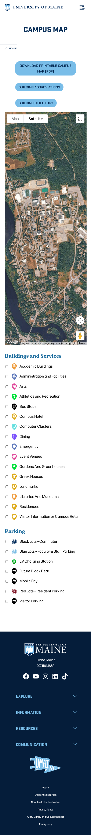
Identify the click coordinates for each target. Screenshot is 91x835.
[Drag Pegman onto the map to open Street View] (80, 335)
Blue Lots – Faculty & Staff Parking (47, 551)
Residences (29, 506)
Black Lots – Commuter (38, 541)
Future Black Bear (34, 570)
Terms (82, 343)
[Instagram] (45, 676)
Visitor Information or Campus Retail (49, 516)
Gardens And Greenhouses (42, 466)
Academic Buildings (36, 366)
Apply (45, 787)
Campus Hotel (31, 416)
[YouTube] (36, 676)
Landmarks (28, 486)
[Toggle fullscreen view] (80, 118)
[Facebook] (26, 676)
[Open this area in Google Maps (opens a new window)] (13, 342)
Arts (23, 386)
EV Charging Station (36, 561)
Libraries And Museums (39, 496)
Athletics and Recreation (39, 396)
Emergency (29, 446)
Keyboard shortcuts (31, 343)
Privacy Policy (45, 809)
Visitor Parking (31, 600)
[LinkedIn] (55, 676)
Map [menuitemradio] (15, 119)
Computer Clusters (35, 426)
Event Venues (30, 456)
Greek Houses (31, 476)
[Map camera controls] (80, 320)
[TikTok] (65, 676)
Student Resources (46, 794)
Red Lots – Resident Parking (42, 590)
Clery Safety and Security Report (45, 816)
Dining (24, 436)
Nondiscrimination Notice (45, 802)
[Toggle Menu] (82, 7)
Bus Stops (27, 406)
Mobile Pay (28, 580)
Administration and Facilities (42, 376)
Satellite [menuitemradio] (36, 119)
